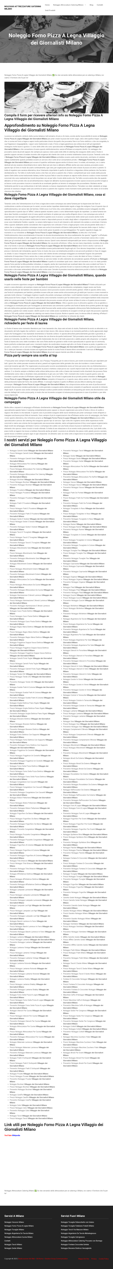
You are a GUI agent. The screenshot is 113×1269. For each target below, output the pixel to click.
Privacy (94, 1259)
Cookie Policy (104, 1259)
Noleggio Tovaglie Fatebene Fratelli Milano (77, 1226)
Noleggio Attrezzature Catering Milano (68, 5)
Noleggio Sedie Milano (13, 1248)
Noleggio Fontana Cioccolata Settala (75, 1244)
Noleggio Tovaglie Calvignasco (73, 1237)
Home (47, 5)
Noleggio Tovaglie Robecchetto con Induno (77, 1222)
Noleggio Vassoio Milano (14, 1222)
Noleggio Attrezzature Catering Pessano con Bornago (81, 1241)
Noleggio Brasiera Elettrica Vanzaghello (76, 1248)
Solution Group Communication (56, 1259)
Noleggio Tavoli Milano (13, 1244)
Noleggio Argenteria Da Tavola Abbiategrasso (78, 1233)
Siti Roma (39, 1259)
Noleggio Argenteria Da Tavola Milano (18, 1233)
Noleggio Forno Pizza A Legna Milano (19, 1226)
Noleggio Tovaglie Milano (14, 1230)
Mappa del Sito (83, 1259)
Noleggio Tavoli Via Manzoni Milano (75, 1230)
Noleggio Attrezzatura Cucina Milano (18, 1237)
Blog (91, 5)
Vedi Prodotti (50, 10)
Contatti (100, 5)
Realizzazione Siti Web (26, 1259)
